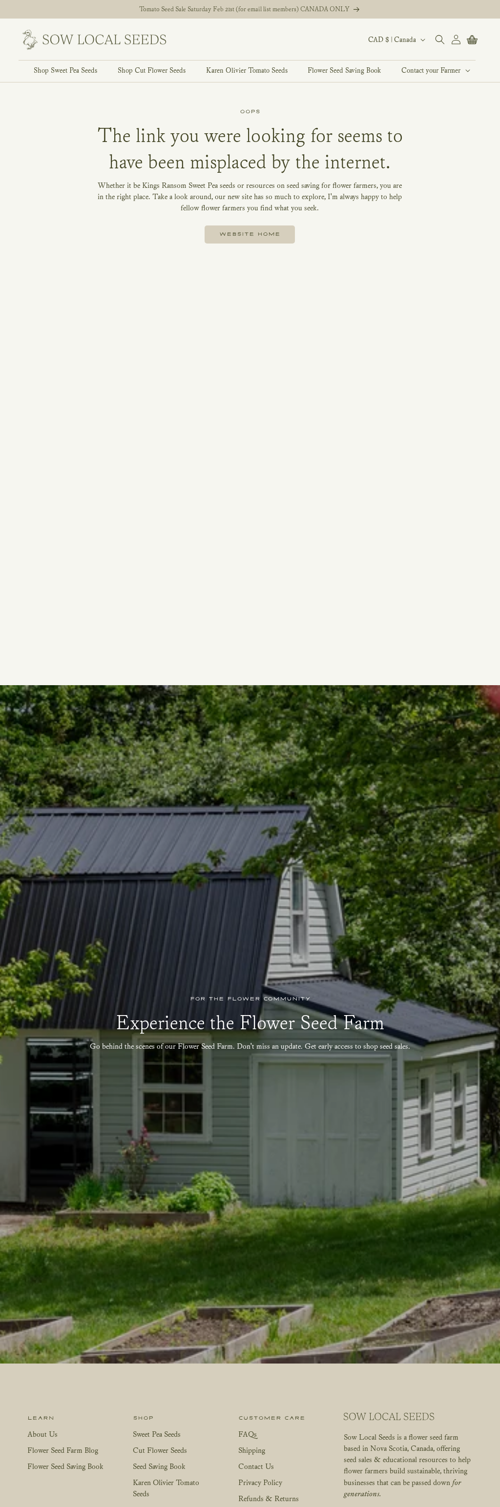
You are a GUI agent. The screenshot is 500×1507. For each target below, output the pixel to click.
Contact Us (256, 1466)
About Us (42, 1434)
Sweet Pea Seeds (157, 1434)
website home (249, 234)
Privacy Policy (260, 1482)
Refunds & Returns (268, 1498)
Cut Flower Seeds (160, 1450)
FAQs (247, 1434)
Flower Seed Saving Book (65, 1466)
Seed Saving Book (159, 1466)
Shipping (251, 1450)
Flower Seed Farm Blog (62, 1450)
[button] (430, 70)
